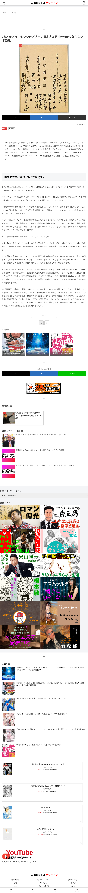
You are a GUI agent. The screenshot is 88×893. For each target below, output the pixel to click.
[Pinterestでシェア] (34, 685)
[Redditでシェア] (53, 679)
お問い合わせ (72, 880)
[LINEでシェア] (14, 685)
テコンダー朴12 (47, 808)
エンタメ (73, 883)
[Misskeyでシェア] (73, 673)
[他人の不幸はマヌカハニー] (7, 834)
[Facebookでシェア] (14, 679)
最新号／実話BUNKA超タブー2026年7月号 (47, 786)
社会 (5, 129)
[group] (13, 344)
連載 (15, 883)
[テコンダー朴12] (7, 812)
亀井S (12, 129)
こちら (30, 862)
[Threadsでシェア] (34, 679)
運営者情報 (15, 880)
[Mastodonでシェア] (34, 673)
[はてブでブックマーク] (73, 679)
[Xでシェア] (14, 673)
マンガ (73, 886)
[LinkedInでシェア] (53, 685)
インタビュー (44, 883)
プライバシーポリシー (44, 880)
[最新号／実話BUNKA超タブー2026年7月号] (7, 791)
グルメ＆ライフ (44, 886)
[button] (72, 117)
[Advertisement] (44, 20)
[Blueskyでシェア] (53, 673)
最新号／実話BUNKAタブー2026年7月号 (47, 764)
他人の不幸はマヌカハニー (48, 829)
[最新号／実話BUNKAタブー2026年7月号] (7, 769)
